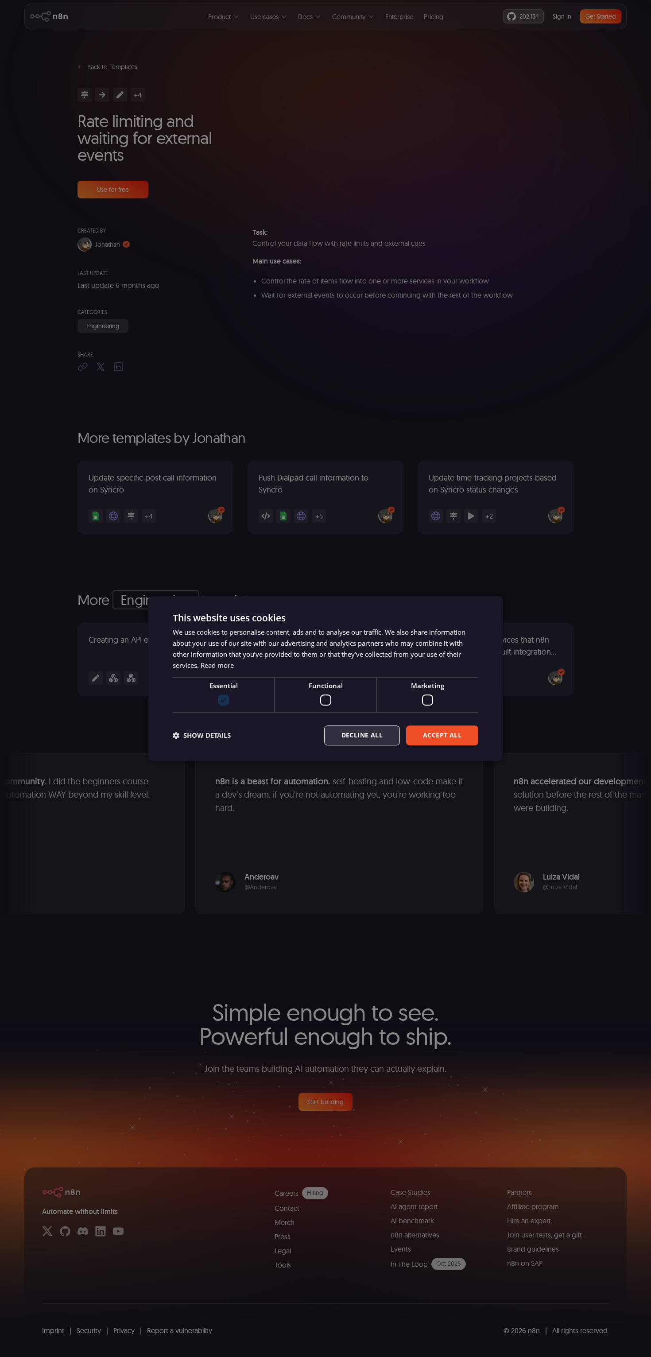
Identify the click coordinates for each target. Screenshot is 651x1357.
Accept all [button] (442, 735)
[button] (202, 735)
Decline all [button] (362, 735)
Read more (217, 665)
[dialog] (325, 678)
